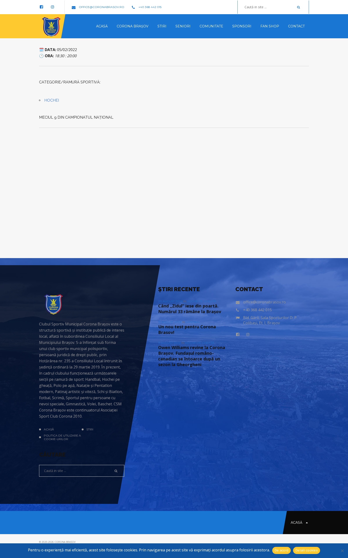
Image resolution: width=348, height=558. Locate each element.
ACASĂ (49, 429)
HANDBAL (193, 322)
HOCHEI (51, 100)
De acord (281, 550)
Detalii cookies (306, 550)
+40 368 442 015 (149, 7)
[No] (342, 550)
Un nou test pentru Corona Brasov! (187, 329)
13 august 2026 (170, 322)
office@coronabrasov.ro (101, 7)
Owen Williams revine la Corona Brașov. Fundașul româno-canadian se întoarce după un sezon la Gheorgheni (191, 356)
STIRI (89, 429)
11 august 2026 (169, 343)
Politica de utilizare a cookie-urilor (62, 437)
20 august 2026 (170, 301)
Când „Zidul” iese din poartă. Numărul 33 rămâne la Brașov (189, 308)
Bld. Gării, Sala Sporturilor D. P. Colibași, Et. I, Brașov (270, 320)
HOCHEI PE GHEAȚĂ (201, 301)
